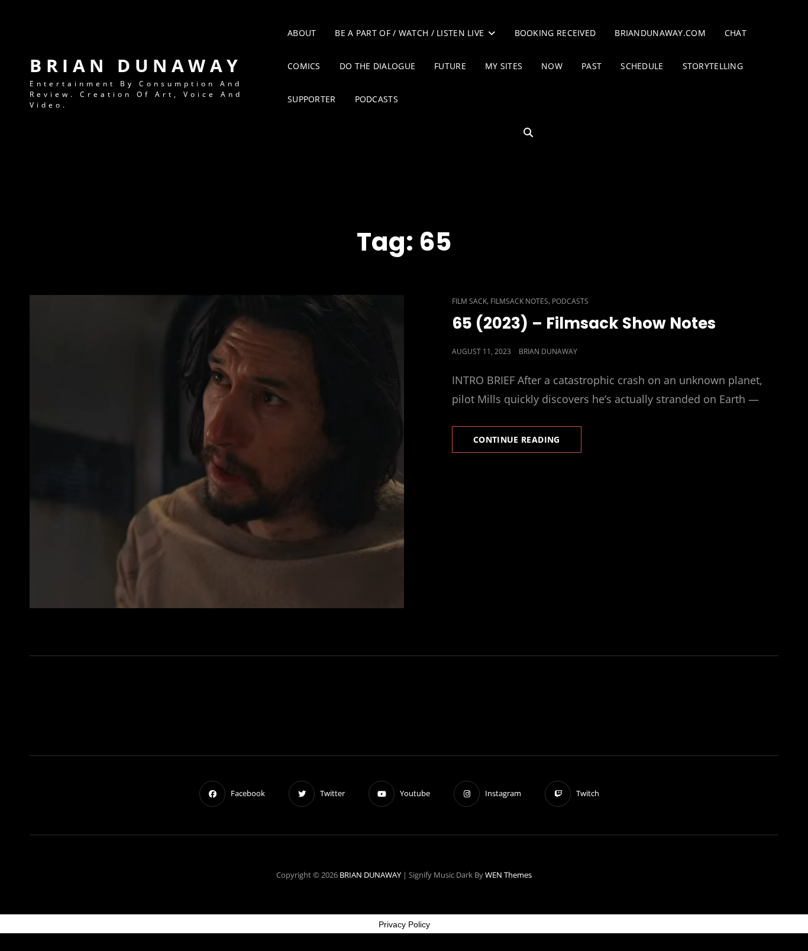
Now (552, 66)
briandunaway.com (660, 32)
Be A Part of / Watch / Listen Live (409, 32)
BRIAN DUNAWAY (136, 65)
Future (450, 66)
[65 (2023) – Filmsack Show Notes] (217, 450)
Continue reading (527, 443)
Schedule (641, 66)
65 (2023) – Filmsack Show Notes (584, 323)
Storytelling (713, 66)
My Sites (503, 66)
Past (591, 66)
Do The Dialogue (377, 66)
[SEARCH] (528, 133)
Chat (735, 32)
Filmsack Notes (519, 301)
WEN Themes (508, 874)
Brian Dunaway (548, 351)
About (301, 32)
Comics (304, 66)
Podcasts (376, 99)
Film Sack (469, 301)
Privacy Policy (404, 924)
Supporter (311, 99)
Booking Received (555, 32)
